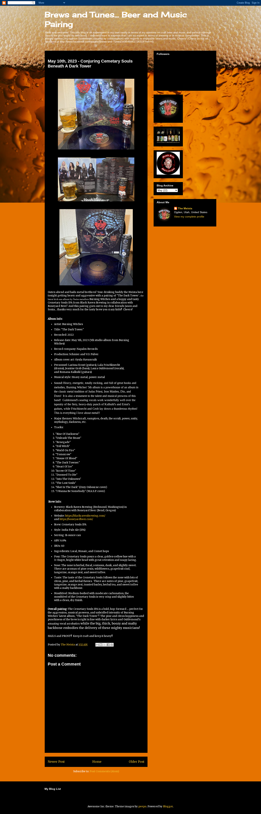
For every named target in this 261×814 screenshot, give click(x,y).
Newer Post (56, 761)
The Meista (185, 208)
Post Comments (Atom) (104, 771)
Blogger (168, 806)
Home (96, 761)
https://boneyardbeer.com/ (76, 519)
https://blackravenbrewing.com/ (85, 515)
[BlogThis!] (101, 645)
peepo (142, 806)
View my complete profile (189, 216)
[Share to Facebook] (108, 645)
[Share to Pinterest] (112, 645)
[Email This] (97, 645)
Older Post (136, 761)
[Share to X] (104, 645)
